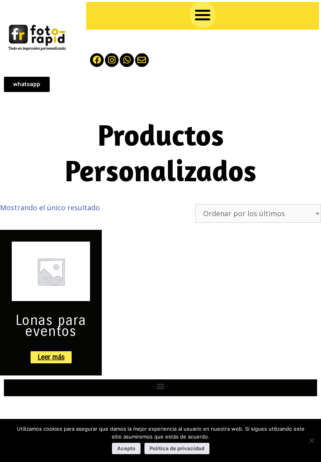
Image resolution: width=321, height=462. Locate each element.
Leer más (51, 357)
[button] (202, 14)
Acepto (126, 448)
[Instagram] (112, 60)
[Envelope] (142, 60)
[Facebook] (97, 60)
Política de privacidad (177, 448)
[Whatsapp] (126, 60)
